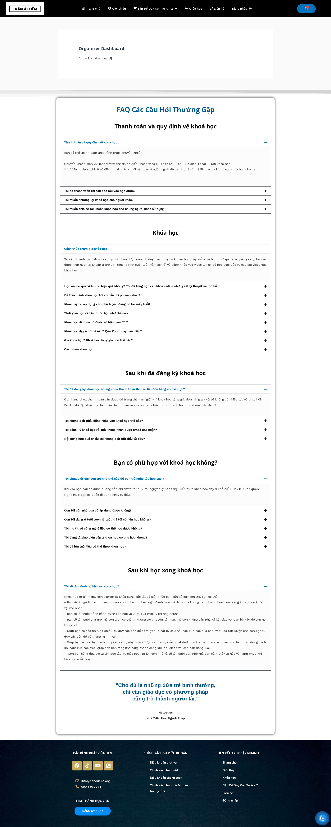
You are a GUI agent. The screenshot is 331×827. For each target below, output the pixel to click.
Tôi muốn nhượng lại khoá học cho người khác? (99, 200)
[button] (165, 142)
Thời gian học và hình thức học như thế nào (96, 313)
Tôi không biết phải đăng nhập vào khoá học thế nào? (103, 421)
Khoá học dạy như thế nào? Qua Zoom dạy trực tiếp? (103, 331)
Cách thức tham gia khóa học (85, 249)
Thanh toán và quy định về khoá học (90, 142)
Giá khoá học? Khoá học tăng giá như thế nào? (98, 340)
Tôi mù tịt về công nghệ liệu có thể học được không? (103, 528)
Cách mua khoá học (78, 349)
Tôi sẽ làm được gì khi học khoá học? (91, 586)
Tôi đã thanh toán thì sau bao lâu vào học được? (99, 191)
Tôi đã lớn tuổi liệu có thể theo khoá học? (95, 546)
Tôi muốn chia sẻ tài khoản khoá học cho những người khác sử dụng (114, 209)
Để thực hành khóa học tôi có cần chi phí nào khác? (102, 295)
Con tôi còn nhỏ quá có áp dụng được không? (98, 510)
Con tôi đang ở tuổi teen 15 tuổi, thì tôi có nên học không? (107, 519)
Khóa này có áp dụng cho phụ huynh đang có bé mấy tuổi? (107, 304)
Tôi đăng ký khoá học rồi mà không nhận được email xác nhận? (110, 430)
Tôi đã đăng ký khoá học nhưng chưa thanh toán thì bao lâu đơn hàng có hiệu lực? (124, 389)
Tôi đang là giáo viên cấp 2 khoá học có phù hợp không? (105, 537)
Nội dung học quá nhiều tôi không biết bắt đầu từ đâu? (104, 439)
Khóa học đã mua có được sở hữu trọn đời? (96, 322)
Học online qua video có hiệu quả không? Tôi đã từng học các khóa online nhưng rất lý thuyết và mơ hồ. (141, 286)
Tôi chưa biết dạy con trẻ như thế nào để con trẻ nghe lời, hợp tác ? (114, 478)
